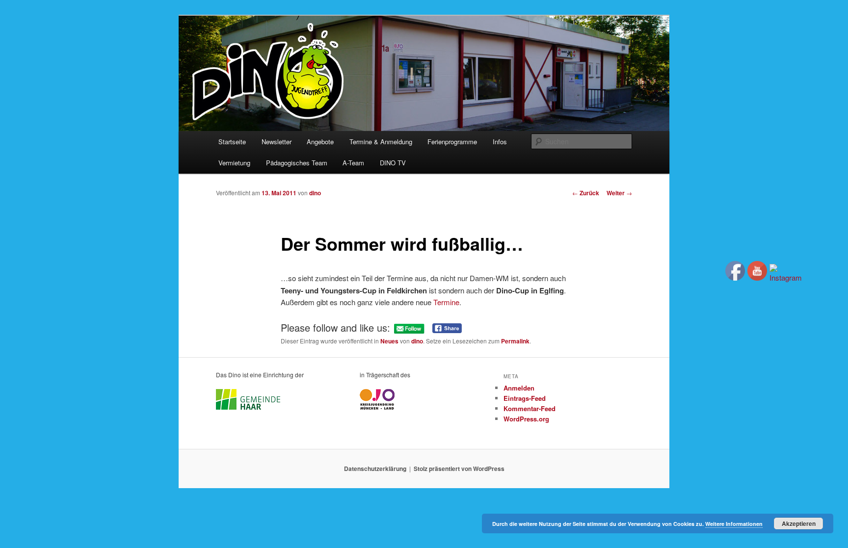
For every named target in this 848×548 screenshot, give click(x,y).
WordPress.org (526, 418)
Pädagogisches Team (296, 162)
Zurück (585, 192)
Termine (446, 302)
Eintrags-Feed (525, 398)
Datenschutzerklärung (375, 468)
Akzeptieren (799, 523)
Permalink (515, 341)
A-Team (353, 162)
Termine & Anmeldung (380, 141)
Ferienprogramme (452, 141)
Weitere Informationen (734, 523)
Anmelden (519, 387)
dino (315, 192)
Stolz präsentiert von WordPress (459, 468)
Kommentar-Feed (530, 408)
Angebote (320, 141)
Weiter (619, 192)
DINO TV (393, 162)
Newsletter (277, 141)
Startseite (232, 141)
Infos (500, 141)
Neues (389, 341)
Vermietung (234, 162)
